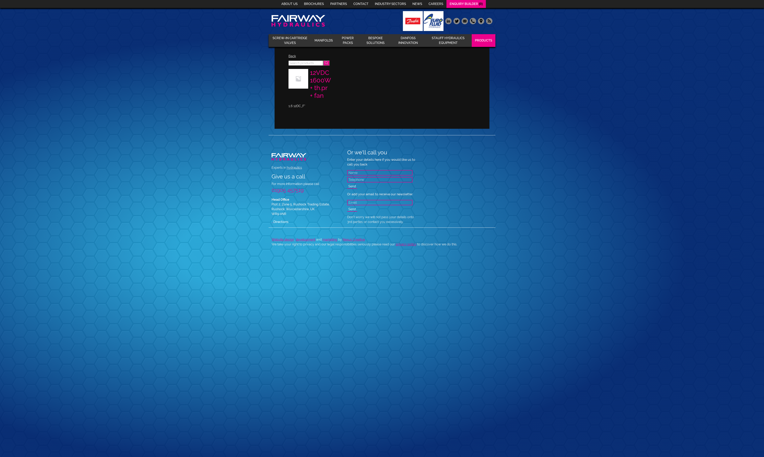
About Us (289, 4)
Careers (436, 4)
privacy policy (406, 244)
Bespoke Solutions (375, 40)
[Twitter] (456, 21)
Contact (360, 4)
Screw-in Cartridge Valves (290, 40)
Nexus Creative (354, 239)
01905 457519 (288, 190)
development (305, 239)
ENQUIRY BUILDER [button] (466, 4)
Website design (283, 239)
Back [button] (292, 56)
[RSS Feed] (488, 21)
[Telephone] (473, 21)
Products (483, 40)
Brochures (314, 4)
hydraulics (294, 167)
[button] (326, 63)
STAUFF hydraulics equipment (448, 40)
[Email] (465, 21)
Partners (338, 4)
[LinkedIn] (448, 21)
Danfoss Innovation (408, 40)
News (417, 4)
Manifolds (324, 40)
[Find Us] (481, 21)
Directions (280, 222)
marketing (330, 239)
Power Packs (348, 40)
